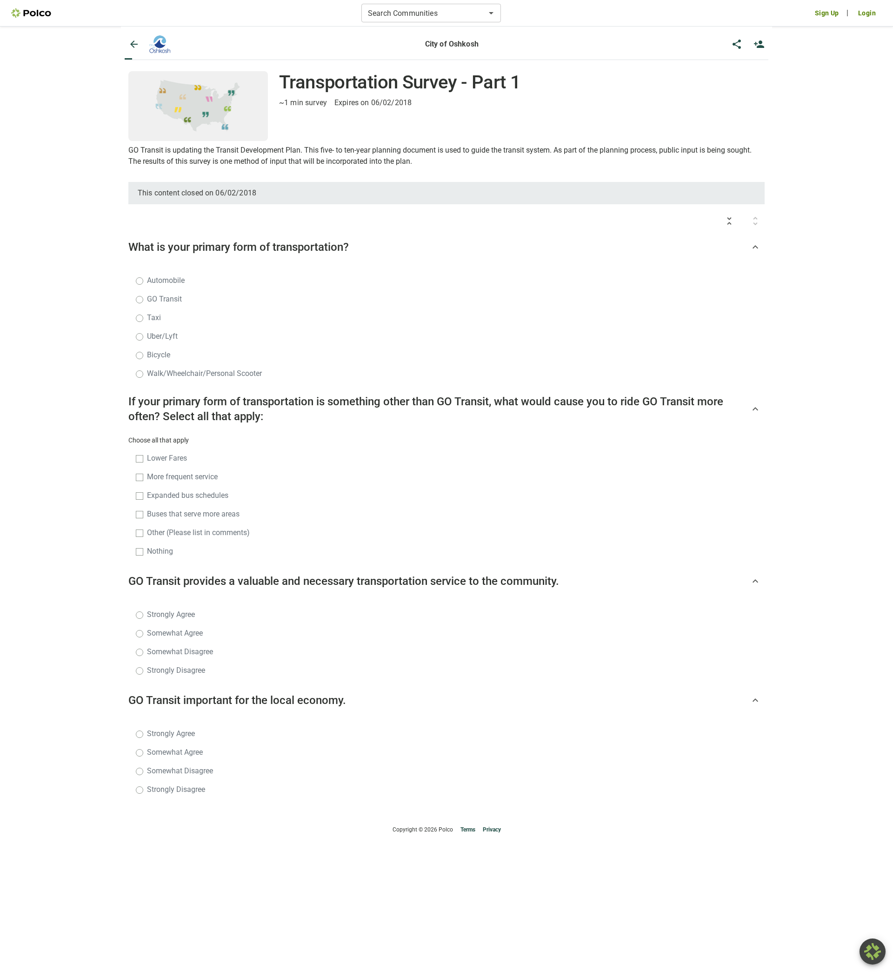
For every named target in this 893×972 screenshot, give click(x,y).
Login (867, 13)
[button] (159, 44)
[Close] (134, 44)
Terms (467, 829)
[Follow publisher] (759, 44)
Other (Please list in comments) (198, 532)
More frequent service (182, 476)
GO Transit (164, 299)
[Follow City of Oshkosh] (759, 44)
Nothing (160, 551)
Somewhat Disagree (180, 651)
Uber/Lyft (162, 336)
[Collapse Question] (755, 247)
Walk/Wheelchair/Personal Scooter (204, 373)
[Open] (491, 13)
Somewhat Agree (175, 633)
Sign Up (827, 13)
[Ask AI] (873, 951)
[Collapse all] (729, 221)
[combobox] (423, 13)
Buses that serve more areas (193, 513)
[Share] (736, 44)
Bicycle (158, 354)
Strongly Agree (171, 614)
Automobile (166, 280)
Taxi (154, 317)
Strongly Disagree (176, 670)
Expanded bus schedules (187, 495)
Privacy (492, 829)
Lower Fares (167, 458)
